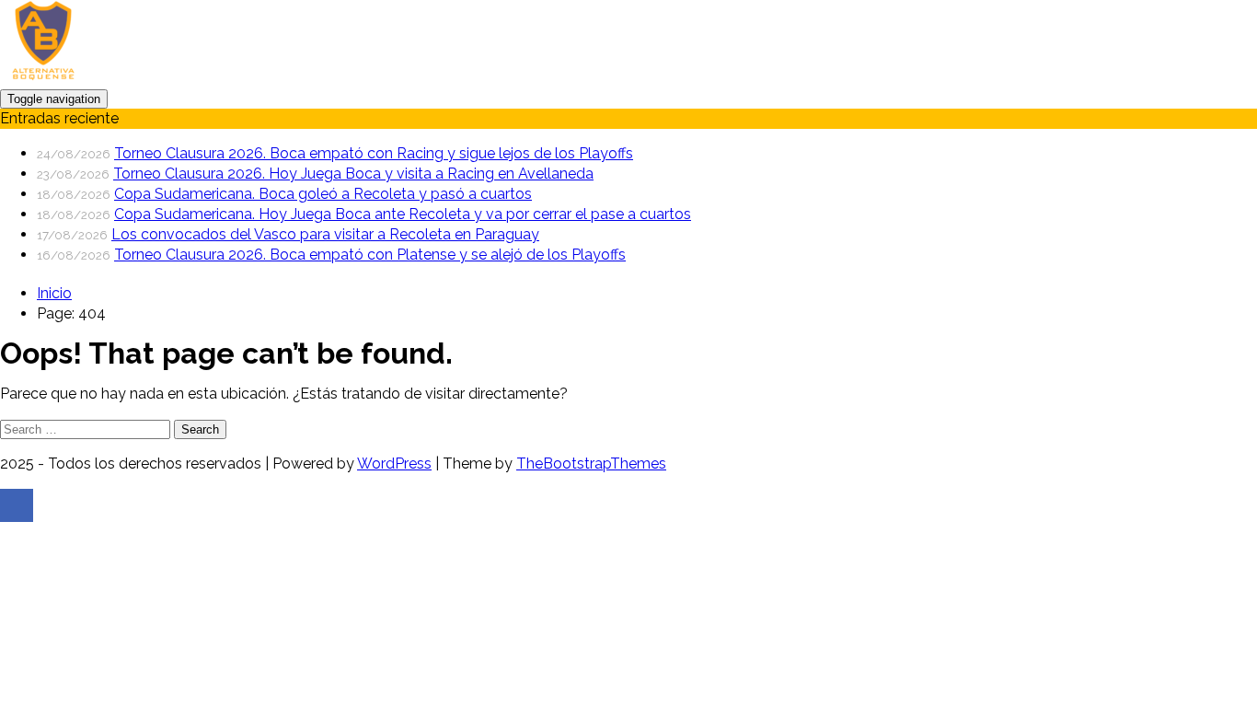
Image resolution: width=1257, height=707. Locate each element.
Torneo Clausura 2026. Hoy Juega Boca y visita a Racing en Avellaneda (353, 173)
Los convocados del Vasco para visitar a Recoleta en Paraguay (325, 234)
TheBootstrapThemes (591, 463)
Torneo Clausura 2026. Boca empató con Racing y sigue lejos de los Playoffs (373, 153)
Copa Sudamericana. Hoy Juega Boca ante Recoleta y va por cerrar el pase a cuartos (402, 214)
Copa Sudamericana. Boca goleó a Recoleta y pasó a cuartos (323, 194)
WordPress (394, 463)
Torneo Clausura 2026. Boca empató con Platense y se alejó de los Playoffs (370, 254)
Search (200, 429)
